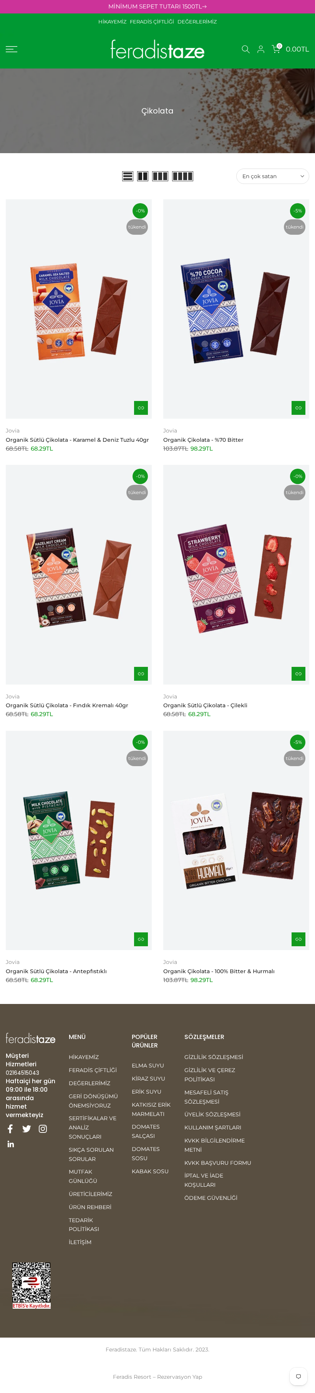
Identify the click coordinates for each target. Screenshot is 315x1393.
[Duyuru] (157, 7)
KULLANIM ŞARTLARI (212, 1127)
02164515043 (22, 1073)
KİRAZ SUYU (148, 1078)
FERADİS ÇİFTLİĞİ (152, 21)
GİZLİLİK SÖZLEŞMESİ (213, 1057)
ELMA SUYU (148, 1065)
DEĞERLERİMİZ (197, 21)
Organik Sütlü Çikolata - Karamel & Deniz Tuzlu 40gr (77, 439)
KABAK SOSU (150, 1171)
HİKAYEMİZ (114, 21)
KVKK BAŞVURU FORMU (217, 1162)
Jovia (13, 430)
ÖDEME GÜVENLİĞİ (210, 1197)
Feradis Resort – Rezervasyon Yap (157, 1376)
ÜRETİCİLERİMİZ (90, 1194)
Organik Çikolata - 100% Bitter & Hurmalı (219, 971)
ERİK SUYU (146, 1091)
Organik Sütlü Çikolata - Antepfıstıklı (56, 971)
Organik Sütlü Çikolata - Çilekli (205, 705)
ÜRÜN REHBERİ (90, 1207)
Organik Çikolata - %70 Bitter (203, 439)
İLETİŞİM (80, 1242)
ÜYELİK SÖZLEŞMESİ (212, 1114)
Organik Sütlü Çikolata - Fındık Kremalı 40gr (67, 705)
